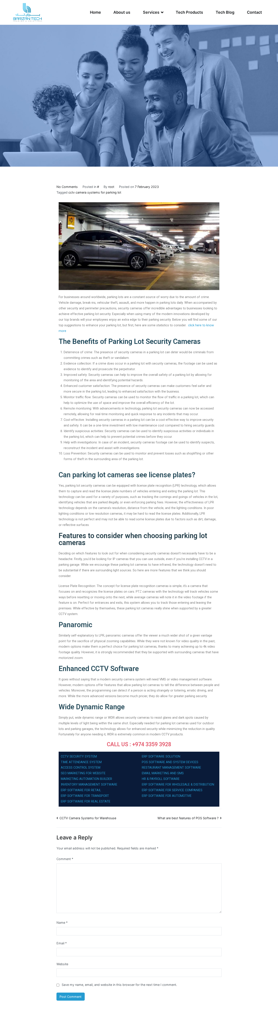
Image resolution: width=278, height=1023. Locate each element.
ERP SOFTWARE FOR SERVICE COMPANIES (172, 790)
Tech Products (189, 12)
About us (121, 12)
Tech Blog (225, 12)
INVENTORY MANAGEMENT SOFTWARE (89, 784)
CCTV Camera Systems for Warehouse (88, 818)
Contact (254, 12)
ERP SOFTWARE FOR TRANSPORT (85, 796)
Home (95, 12)
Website (62, 964)
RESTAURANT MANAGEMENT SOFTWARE (171, 767)
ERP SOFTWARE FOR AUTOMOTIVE (167, 796)
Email (61, 943)
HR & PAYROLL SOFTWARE (161, 779)
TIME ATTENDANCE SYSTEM (81, 762)
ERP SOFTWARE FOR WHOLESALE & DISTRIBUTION (178, 784)
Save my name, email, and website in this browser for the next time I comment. (119, 985)
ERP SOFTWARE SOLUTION (161, 756)
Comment (64, 859)
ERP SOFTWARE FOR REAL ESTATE (85, 801)
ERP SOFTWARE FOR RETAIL (81, 790)
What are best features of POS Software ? (187, 818)
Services (151, 12)
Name (62, 922)
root (111, 187)
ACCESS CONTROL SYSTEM (80, 767)
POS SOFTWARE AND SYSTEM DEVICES (170, 762)
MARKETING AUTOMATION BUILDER (86, 779)
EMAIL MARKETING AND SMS (163, 773)
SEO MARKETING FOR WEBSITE (83, 773)
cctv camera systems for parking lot (94, 192)
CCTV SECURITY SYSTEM (79, 756)
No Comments (67, 187)
